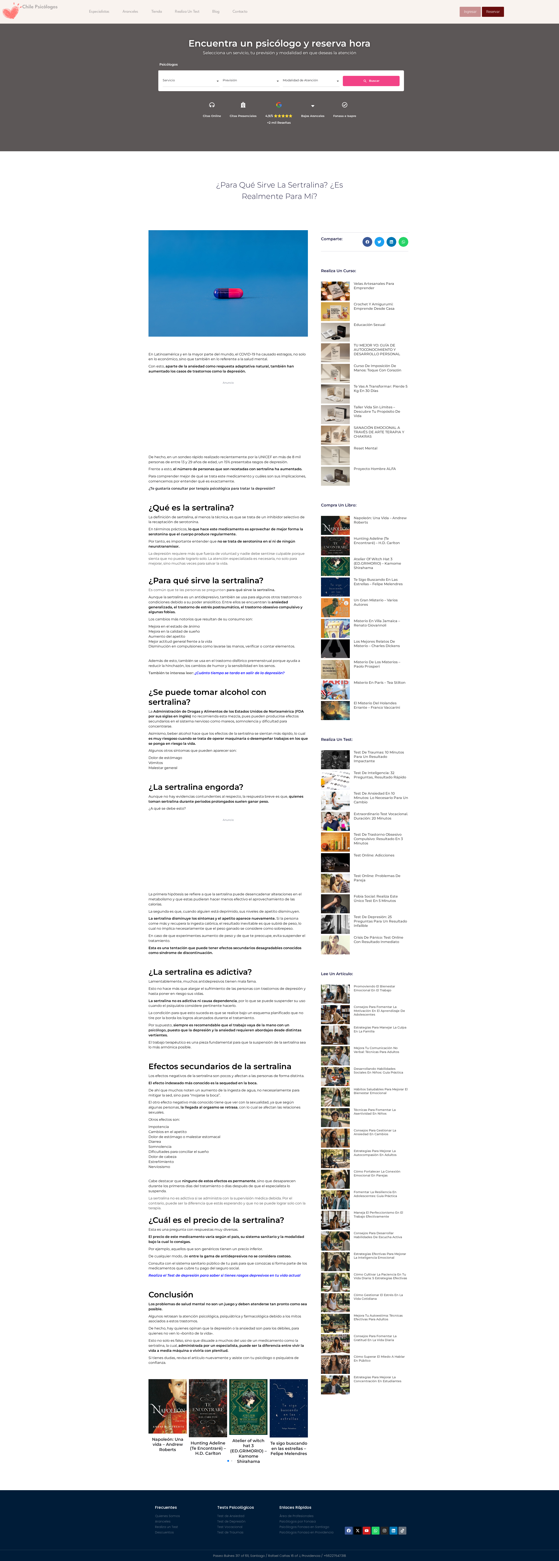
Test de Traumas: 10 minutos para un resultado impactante (379, 756)
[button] (367, 242)
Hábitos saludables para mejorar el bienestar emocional (381, 1091)
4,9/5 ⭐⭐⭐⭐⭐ (278, 116)
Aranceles (130, 12)
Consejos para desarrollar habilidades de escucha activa (378, 1235)
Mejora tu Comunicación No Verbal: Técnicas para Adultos (376, 1050)
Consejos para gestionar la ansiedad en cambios (375, 1132)
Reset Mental (365, 448)
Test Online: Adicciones (374, 855)
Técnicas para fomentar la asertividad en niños (375, 1112)
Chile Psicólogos (40, 7)
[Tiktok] (402, 1531)
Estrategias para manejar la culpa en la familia (380, 1029)
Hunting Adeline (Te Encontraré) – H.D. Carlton (377, 540)
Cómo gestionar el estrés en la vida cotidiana (378, 1297)
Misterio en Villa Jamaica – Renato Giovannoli (289, 1451)
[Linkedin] (393, 1531)
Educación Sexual (369, 325)
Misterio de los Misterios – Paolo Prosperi (377, 664)
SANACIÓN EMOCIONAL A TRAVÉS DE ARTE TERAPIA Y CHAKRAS (379, 432)
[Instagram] (384, 1531)
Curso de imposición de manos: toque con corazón (377, 368)
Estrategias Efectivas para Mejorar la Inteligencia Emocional (380, 1256)
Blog (215, 12)
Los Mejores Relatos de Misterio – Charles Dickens (377, 643)
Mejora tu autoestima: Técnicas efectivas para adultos (378, 1317)
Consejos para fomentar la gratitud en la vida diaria (375, 1338)
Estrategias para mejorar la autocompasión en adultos (375, 1153)
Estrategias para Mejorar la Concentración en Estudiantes (377, 1379)
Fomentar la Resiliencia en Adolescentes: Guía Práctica (375, 1194)
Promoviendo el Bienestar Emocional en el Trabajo (374, 988)
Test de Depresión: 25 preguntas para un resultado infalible (380, 921)
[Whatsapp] (376, 1531)
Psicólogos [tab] (168, 64)
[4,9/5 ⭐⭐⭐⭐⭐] (279, 105)
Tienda (156, 12)
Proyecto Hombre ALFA (375, 469)
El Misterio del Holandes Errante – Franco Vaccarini (377, 705)
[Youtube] (367, 1531)
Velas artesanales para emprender (374, 286)
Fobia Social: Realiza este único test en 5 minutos (376, 898)
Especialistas (99, 12)
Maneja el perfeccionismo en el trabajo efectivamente (378, 1214)
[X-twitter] (358, 1531)
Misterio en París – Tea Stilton (379, 682)
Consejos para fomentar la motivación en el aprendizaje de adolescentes (379, 1010)
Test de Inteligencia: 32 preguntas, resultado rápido (380, 775)
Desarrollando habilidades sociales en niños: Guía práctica (378, 1071)
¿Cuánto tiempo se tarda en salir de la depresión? (240, 673)
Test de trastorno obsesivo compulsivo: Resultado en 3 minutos (378, 838)
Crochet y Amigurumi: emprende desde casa (374, 306)
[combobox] (191, 81)
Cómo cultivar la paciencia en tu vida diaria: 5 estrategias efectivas (380, 1276)
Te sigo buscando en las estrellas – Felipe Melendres (208, 1448)
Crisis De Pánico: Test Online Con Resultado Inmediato (378, 939)
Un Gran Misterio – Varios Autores (248, 1426)
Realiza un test (187, 12)
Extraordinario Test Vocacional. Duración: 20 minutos (381, 816)
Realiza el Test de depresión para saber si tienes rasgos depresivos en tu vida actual (224, 1275)
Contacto (240, 12)
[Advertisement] (228, 417)
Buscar (373, 80)
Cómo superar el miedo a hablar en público (379, 1359)
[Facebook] (349, 1531)
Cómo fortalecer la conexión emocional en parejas (377, 1173)
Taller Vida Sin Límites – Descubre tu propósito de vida (377, 411)
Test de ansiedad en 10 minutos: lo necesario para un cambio (381, 797)
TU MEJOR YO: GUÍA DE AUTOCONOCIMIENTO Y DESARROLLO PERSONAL (377, 349)
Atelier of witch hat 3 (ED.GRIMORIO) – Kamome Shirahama (167, 1451)
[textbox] (191, 81)
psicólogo (157, 1030)
